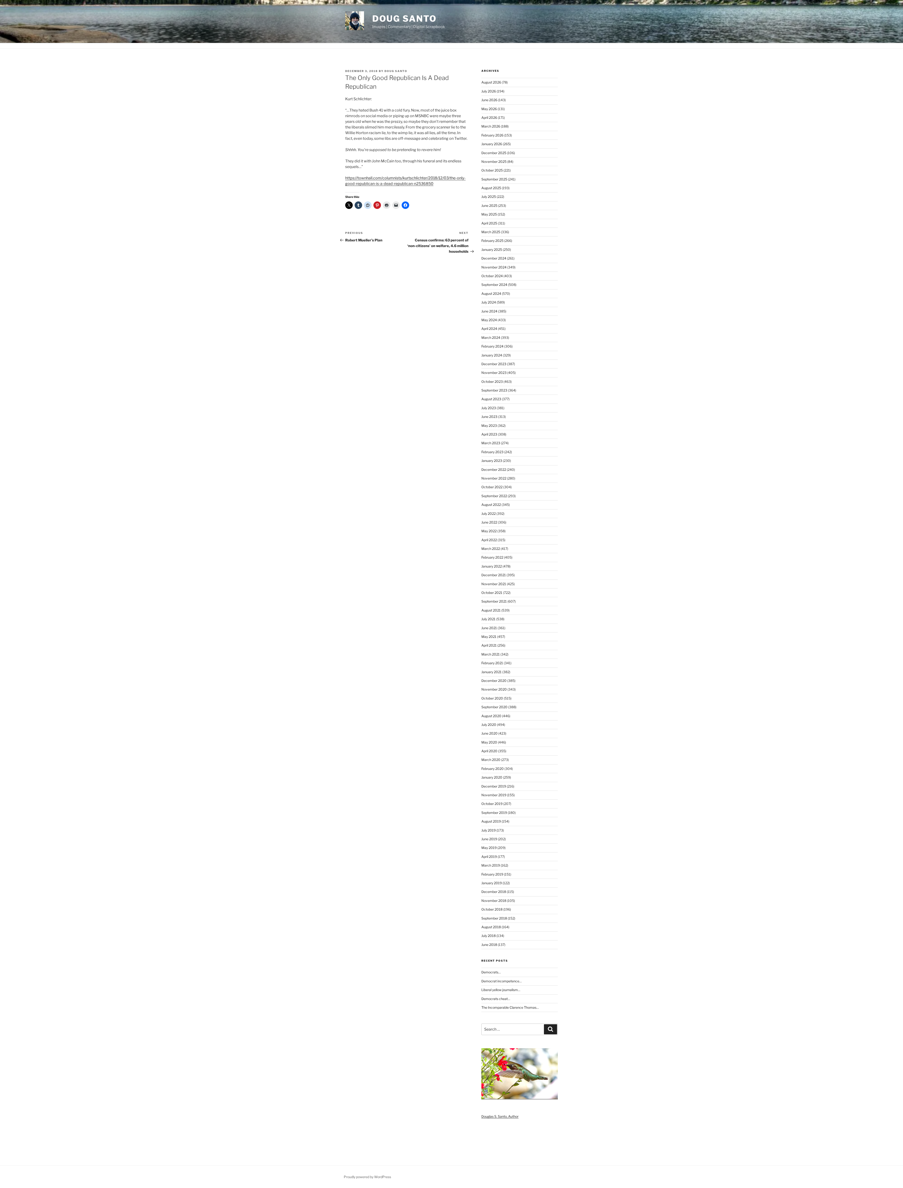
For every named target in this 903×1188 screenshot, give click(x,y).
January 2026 (491, 144)
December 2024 (493, 258)
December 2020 (494, 681)
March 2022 (490, 549)
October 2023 (492, 382)
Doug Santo (404, 18)
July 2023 (488, 408)
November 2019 (493, 795)
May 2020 (489, 742)
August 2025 (491, 188)
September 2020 (494, 707)
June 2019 (489, 839)
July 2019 (488, 830)
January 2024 (491, 355)
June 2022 (489, 522)
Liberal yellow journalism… (500, 990)
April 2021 (489, 645)
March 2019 (490, 865)
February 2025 (492, 241)
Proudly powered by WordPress (367, 1177)
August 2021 (491, 610)
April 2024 (489, 329)
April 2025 (489, 223)
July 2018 (488, 936)
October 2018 (492, 909)
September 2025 (494, 179)
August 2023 (491, 399)
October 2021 (491, 593)
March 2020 (490, 760)
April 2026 (489, 118)
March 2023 (490, 443)
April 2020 (489, 751)
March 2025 (490, 232)
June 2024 (489, 311)
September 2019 (494, 813)
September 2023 (494, 390)
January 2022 (491, 566)
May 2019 (489, 848)
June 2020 (489, 733)
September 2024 (494, 285)
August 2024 (491, 294)
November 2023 (494, 373)
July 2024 (488, 302)
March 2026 (490, 126)
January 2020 (491, 777)
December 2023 (493, 364)
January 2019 (491, 883)
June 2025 (489, 206)
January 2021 (491, 672)
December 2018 (493, 892)
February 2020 (492, 769)
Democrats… (491, 972)
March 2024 (490, 338)
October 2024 (492, 276)
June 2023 (489, 417)
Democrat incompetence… (501, 981)
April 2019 (489, 857)
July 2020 (488, 725)
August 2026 (491, 82)
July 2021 (488, 619)
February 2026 (492, 135)
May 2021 (488, 637)
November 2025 (494, 162)
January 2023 (491, 461)
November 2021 (493, 584)
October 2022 (492, 487)
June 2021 (489, 628)
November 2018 (493, 901)
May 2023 (489, 426)
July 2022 (488, 514)
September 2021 (494, 601)
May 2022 (489, 531)
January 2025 (491, 250)
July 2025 (488, 197)
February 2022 (492, 557)
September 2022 (494, 496)
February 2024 (492, 346)
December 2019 (493, 786)
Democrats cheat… (495, 999)
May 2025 (489, 214)
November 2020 (494, 689)
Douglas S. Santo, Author (500, 1116)
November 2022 (493, 478)
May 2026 (489, 109)
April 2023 (489, 434)
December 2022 (493, 470)
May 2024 (489, 320)
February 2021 (492, 663)
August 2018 (491, 927)
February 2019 (492, 874)
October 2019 (492, 804)
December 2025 (493, 153)
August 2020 (491, 716)
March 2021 (490, 654)
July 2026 (488, 91)
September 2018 (494, 918)
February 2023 (492, 452)
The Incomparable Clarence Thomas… (510, 1007)
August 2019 (491, 821)
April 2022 (489, 540)
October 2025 (492, 170)
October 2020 (492, 698)
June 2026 (489, 100)
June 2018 (489, 945)
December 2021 (493, 575)
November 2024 (494, 267)
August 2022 (491, 505)
